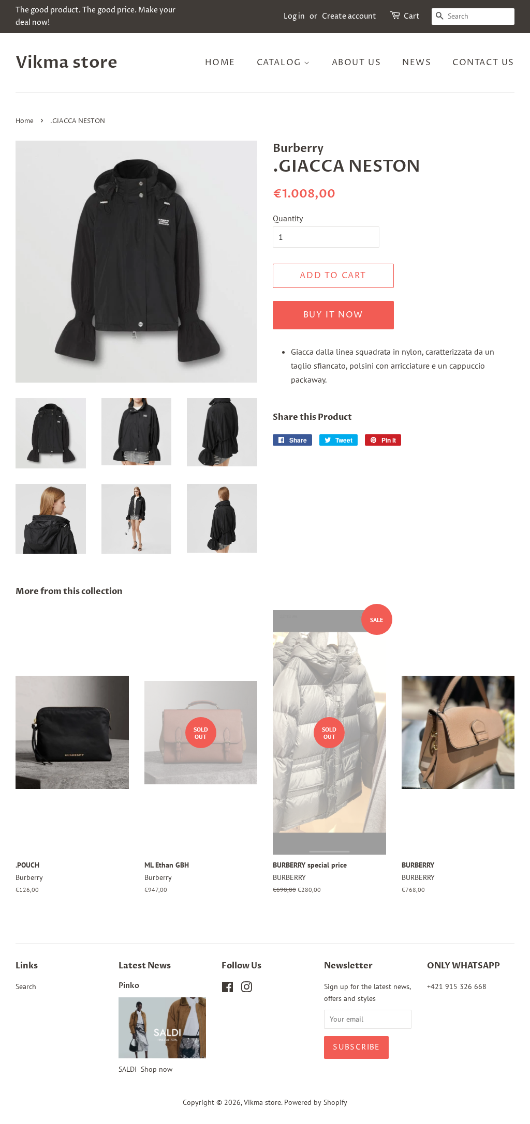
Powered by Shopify (315, 1102)
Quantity (288, 218)
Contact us (483, 62)
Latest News (145, 965)
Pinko (129, 986)
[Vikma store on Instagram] (246, 989)
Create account (349, 16)
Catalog (280, 62)
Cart (412, 16)
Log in (294, 16)
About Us (356, 62)
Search (26, 986)
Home (220, 62)
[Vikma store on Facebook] (227, 989)
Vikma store (66, 62)
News (416, 62)
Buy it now (333, 315)
